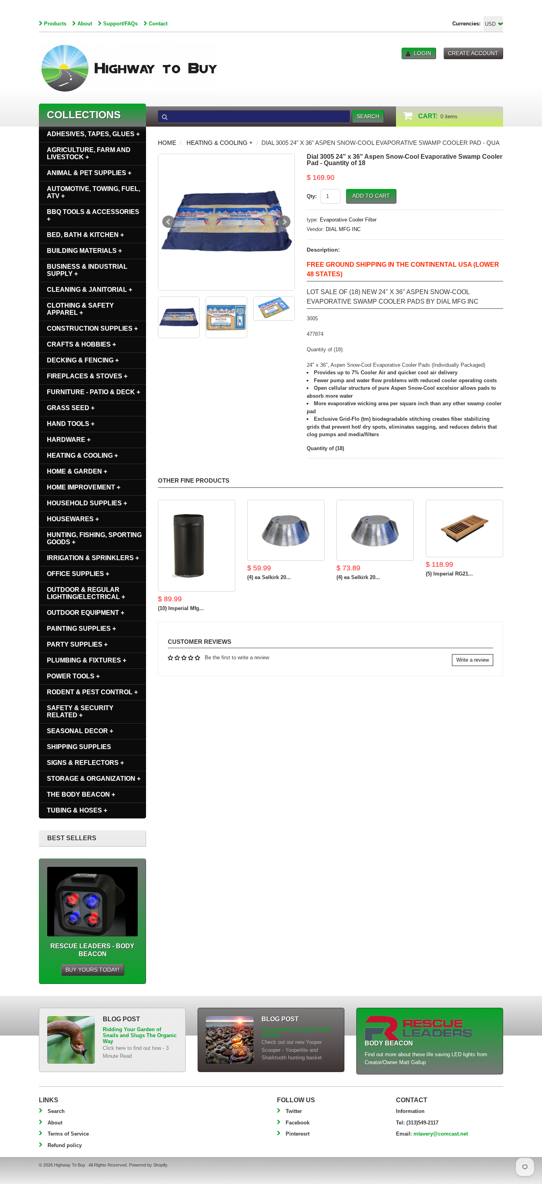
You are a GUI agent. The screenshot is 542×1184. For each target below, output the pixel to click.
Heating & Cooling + (219, 142)
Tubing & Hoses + (77, 810)
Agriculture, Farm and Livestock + (89, 153)
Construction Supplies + (92, 328)
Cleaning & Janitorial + (89, 289)
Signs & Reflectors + (85, 762)
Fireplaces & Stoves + (87, 376)
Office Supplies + (78, 573)
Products (55, 24)
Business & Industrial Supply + (87, 270)
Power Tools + (73, 676)
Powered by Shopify (148, 1165)
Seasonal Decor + (80, 731)
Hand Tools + (70, 423)
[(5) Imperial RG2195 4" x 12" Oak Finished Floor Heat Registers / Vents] (464, 529)
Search (56, 1111)
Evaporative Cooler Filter (348, 220)
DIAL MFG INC (343, 229)
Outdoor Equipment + (85, 612)
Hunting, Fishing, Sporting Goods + (94, 538)
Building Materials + (84, 250)
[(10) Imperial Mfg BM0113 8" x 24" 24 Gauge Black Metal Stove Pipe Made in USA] (196, 546)
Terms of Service (68, 1134)
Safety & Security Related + (80, 711)
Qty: (312, 196)
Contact (158, 24)
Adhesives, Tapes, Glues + (93, 134)
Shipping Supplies (79, 746)
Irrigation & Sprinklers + (93, 557)
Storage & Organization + (93, 778)
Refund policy (65, 1145)
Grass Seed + (70, 407)
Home (167, 142)
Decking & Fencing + (83, 360)
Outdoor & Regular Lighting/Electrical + (86, 593)
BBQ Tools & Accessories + (93, 215)
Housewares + (73, 519)
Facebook (297, 1123)
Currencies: (466, 24)
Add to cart (371, 196)
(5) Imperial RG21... (449, 574)
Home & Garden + (77, 471)
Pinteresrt (297, 1134)
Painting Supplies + (81, 628)
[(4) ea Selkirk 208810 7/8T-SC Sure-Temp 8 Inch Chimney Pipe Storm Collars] (375, 530)
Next (284, 222)
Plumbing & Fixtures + (86, 660)
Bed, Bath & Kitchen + (85, 234)
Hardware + (68, 439)
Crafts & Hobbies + (81, 344)
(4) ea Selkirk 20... (269, 577)
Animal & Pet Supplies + (89, 172)
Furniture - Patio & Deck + (93, 392)
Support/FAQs (120, 24)
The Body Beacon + (81, 794)
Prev (168, 222)
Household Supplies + (87, 503)
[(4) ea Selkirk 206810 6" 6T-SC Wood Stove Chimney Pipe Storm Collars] (286, 530)
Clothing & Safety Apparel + (80, 309)
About (84, 24)
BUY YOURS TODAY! (92, 969)
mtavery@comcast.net (440, 1134)
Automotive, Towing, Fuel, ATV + (93, 192)
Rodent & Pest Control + (92, 692)
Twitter (294, 1111)
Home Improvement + (83, 487)
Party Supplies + (77, 644)
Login (422, 53)
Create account (473, 53)
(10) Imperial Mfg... (181, 608)
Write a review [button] (472, 660)
